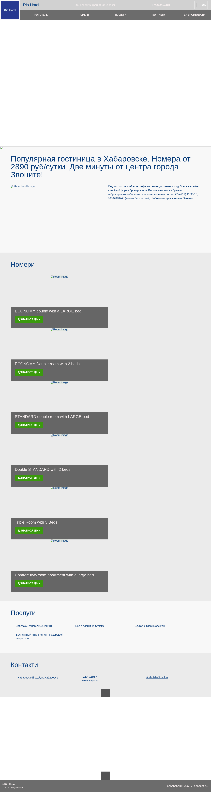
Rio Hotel (31, 5)
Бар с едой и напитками (90, 626)
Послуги (23, 612)
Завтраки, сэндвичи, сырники (34, 626)
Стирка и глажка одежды (150, 626)
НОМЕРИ (84, 15)
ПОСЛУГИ (120, 15)
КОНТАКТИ (158, 15)
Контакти (24, 664)
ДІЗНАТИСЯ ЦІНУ (29, 319)
